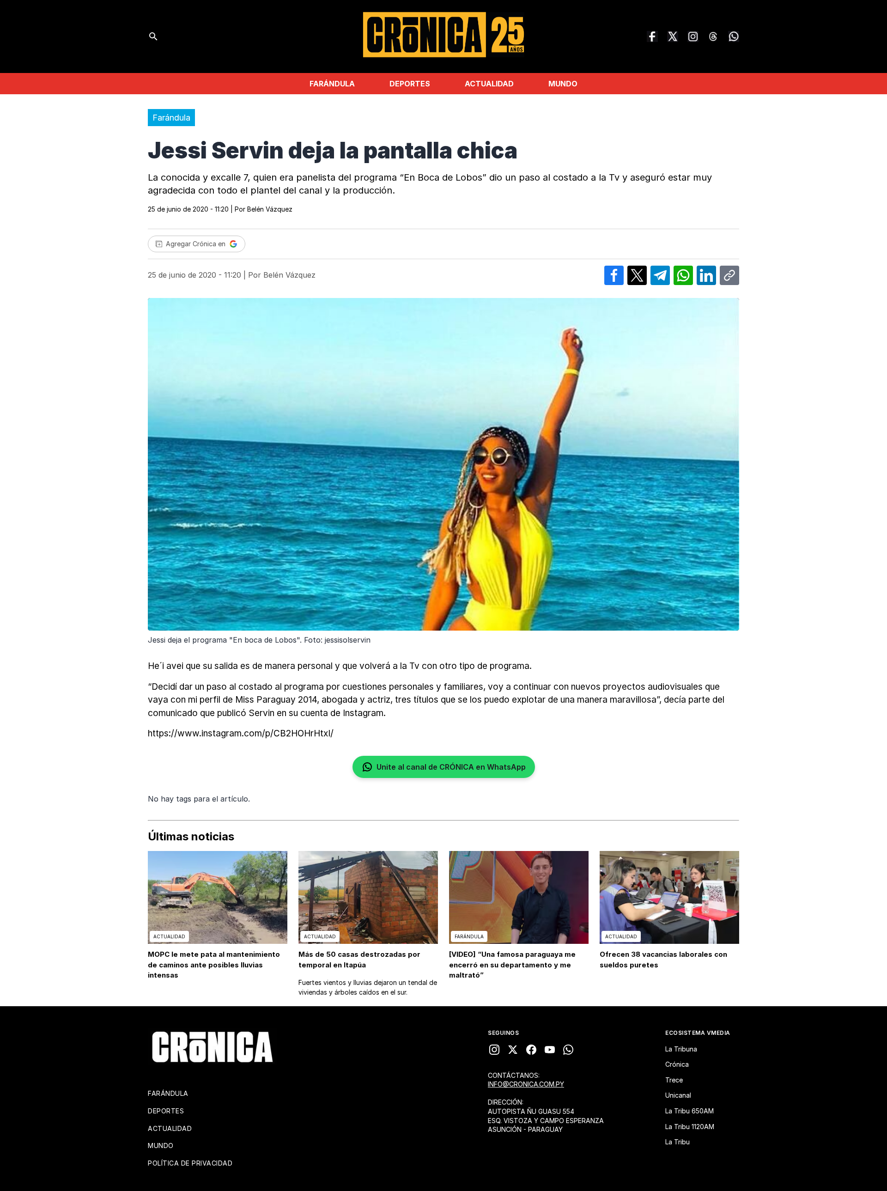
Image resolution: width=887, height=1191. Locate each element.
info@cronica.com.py (526, 1084)
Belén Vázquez (269, 209)
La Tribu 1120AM (689, 1126)
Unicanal (678, 1095)
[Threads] (713, 36)
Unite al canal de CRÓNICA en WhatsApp (451, 767)
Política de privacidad (190, 1163)
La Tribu (677, 1142)
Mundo (562, 83)
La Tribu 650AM (689, 1111)
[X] (512, 1049)
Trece (674, 1080)
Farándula (332, 83)
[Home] (212, 1046)
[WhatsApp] (733, 36)
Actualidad (489, 83)
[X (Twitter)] (672, 36)
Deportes (409, 83)
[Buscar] (153, 36)
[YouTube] (549, 1049)
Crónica (677, 1064)
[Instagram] (693, 36)
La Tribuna (681, 1049)
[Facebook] (652, 36)
